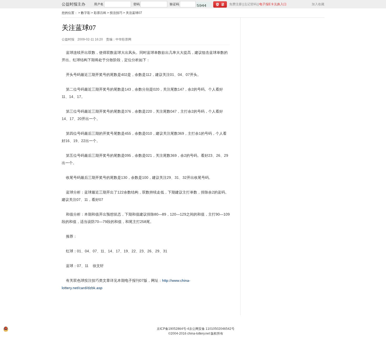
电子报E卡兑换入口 (272, 4)
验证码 (174, 4)
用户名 (98, 4)
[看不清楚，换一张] (203, 4)
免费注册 (235, 4)
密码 (136, 4)
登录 (220, 4)
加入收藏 (318, 4)
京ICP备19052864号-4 (173, 329)
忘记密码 (250, 4)
